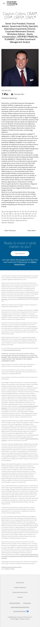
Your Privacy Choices (19, 611)
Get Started (20, 253)
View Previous (10, 231)
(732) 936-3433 (6, 90)
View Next (31, 231)
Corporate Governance (20, 592)
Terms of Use (27, 603)
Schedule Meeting (10, 98)
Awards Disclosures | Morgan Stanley (11, 567)
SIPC (17, 619)
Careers (20, 597)
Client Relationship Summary (12, 350)
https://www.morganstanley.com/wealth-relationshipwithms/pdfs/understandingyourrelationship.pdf (19, 556)
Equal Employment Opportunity (20, 607)
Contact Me (19, 94)
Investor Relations (20, 587)
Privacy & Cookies (14, 603)
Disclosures (20, 582)
